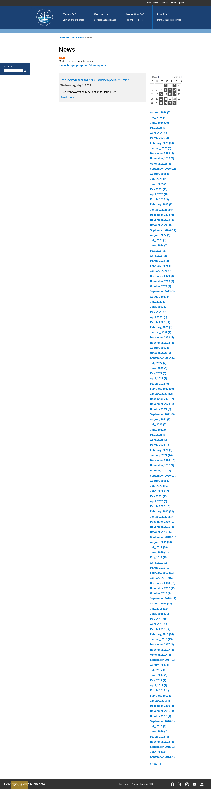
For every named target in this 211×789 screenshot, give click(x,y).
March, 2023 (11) (160, 322)
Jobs (148, 2)
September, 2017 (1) (162, 659)
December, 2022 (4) (162, 337)
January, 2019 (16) (161, 578)
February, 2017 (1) (161, 695)
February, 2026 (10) (162, 143)
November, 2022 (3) (162, 342)
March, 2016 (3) (159, 736)
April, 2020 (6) (158, 501)
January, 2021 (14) (161, 455)
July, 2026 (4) (158, 117)
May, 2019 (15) (158, 557)
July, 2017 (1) (158, 670)
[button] (74, 17)
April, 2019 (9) (158, 562)
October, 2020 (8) (160, 470)
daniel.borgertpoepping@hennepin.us (83, 65)
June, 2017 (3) (158, 675)
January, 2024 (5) (160, 271)
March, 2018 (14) (160, 629)
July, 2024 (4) (158, 240)
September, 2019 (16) (163, 537)
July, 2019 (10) (159, 547)
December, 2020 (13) (162, 460)
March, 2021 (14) (160, 445)
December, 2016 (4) (162, 706)
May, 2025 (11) (158, 189)
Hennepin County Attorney (71, 37)
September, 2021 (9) (162, 414)
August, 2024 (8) (160, 235)
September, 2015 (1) (162, 746)
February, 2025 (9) (161, 204)
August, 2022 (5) (160, 347)
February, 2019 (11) (162, 572)
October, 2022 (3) (160, 353)
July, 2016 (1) (158, 726)
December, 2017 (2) (162, 644)
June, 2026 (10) (159, 122)
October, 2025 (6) (160, 163)
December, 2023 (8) (162, 276)
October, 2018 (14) (161, 593)
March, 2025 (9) (159, 199)
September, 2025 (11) (163, 168)
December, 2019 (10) (162, 521)
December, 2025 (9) (162, 153)
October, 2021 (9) (160, 409)
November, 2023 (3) (162, 281)
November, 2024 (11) (162, 219)
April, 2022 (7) (158, 378)
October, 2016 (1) (160, 716)
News (155, 2)
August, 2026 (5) (160, 112)
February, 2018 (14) (162, 634)
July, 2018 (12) (159, 608)
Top (21, 785)
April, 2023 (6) (158, 317)
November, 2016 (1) (162, 711)
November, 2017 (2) (162, 649)
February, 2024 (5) (161, 266)
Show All (155, 763)
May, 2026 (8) (158, 127)
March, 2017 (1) (159, 690)
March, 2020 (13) (160, 506)
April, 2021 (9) (158, 439)
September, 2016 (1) (162, 721)
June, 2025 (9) (158, 184)
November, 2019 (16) (162, 526)
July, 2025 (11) (158, 179)
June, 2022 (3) (158, 368)
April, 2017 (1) (158, 685)
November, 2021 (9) (162, 404)
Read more (67, 97)
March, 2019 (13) (160, 567)
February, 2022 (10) (162, 388)
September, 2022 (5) (162, 358)
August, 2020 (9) (160, 480)
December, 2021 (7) (162, 399)
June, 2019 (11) (159, 552)
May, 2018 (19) (158, 619)
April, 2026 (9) (158, 133)
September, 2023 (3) (162, 291)
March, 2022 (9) (159, 383)
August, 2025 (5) (160, 173)
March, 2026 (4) (159, 138)
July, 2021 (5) (158, 424)
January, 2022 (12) (161, 393)
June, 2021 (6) (158, 429)
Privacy (135, 784)
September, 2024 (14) (163, 230)
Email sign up (177, 2)
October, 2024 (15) (161, 225)
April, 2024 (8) (158, 255)
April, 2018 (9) (158, 624)
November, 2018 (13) (162, 588)
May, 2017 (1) (158, 680)
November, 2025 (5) (162, 158)
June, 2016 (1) (158, 731)
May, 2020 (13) (158, 496)
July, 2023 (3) (158, 301)
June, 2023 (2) (158, 306)
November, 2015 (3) (162, 741)
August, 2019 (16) (161, 542)
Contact (164, 2)
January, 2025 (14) (161, 209)
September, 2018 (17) (163, 598)
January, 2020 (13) (161, 516)
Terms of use (124, 784)
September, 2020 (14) (163, 475)
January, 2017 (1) (160, 700)
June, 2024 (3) (158, 245)
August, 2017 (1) (160, 665)
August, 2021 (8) (160, 419)
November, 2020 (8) (162, 465)
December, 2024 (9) (162, 214)
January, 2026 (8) (160, 148)
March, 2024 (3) (159, 260)
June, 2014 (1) (158, 752)
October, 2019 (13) (161, 532)
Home (35, 7)
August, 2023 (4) (160, 296)
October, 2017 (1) (160, 654)
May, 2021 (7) (158, 434)
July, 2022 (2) (158, 363)
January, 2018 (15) (161, 639)
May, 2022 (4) (158, 373)
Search (8, 66)
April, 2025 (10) (159, 194)
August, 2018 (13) (161, 603)
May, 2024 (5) (158, 250)
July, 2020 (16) (159, 486)
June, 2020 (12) (159, 491)
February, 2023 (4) (161, 327)
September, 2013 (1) (162, 757)
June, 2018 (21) (159, 613)
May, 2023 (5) (158, 312)
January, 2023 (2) (160, 332)
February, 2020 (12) (162, 511)
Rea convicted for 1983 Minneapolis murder (94, 80)
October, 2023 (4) (160, 286)
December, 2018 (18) (162, 583)
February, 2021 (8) (161, 450)
